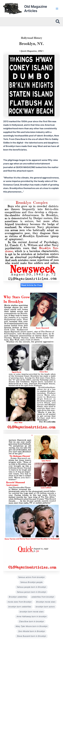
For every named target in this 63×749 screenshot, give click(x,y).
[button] (58, 22)
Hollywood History (31, 38)
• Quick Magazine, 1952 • (31, 51)
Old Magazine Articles (35, 8)
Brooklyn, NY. (31, 43)
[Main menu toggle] (57, 9)
